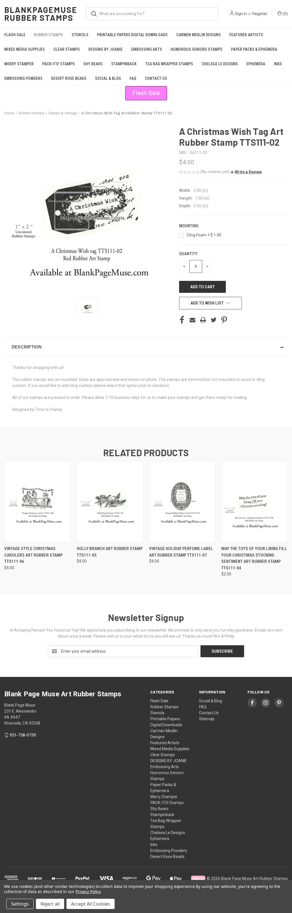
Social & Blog (108, 78)
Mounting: (189, 226)
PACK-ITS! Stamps (58, 64)
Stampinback (124, 64)
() (285, 13)
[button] (246, 172)
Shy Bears (93, 64)
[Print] (203, 320)
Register (259, 13)
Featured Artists (246, 35)
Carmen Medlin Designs (198, 35)
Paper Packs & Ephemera (254, 49)
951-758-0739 (23, 735)
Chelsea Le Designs (220, 64)
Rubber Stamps (48, 35)
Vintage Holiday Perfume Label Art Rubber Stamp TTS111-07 (181, 552)
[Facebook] (182, 320)
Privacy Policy (88, 891)
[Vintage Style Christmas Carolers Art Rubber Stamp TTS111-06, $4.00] (37, 501)
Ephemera (255, 64)
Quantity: (188, 253)
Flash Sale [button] (146, 93)
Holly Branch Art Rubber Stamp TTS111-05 (110, 552)
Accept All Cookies (90, 904)
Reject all (50, 904)
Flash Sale (14, 35)
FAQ (132, 78)
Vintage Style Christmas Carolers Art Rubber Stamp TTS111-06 (33, 555)
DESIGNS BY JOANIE (105, 49)
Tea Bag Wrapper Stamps (169, 64)
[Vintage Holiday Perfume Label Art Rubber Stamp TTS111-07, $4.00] (182, 501)
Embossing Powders (23, 78)
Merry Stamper (19, 64)
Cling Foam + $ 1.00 (203, 235)
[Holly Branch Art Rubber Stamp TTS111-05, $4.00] (110, 501)
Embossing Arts (146, 49)
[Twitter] (213, 320)
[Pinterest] (224, 320)
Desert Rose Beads (68, 78)
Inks (278, 64)
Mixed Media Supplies (24, 49)
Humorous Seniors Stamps (196, 49)
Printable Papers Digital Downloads (132, 35)
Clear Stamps (66, 49)
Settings (20, 904)
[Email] (192, 320)
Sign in (241, 13)
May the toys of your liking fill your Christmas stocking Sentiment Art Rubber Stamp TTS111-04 (254, 558)
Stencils (80, 35)
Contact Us (156, 78)
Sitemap (206, 719)
